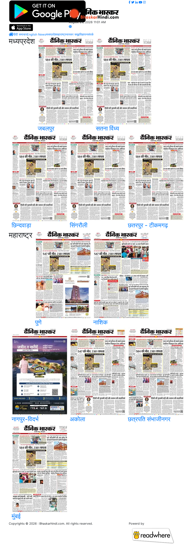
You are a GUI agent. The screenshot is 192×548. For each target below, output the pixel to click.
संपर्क (91, 34)
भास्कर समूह (73, 34)
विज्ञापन (84, 34)
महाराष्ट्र (61, 34)
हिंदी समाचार (20, 34)
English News (36, 34)
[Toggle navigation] (74, 4)
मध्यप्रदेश (51, 34)
